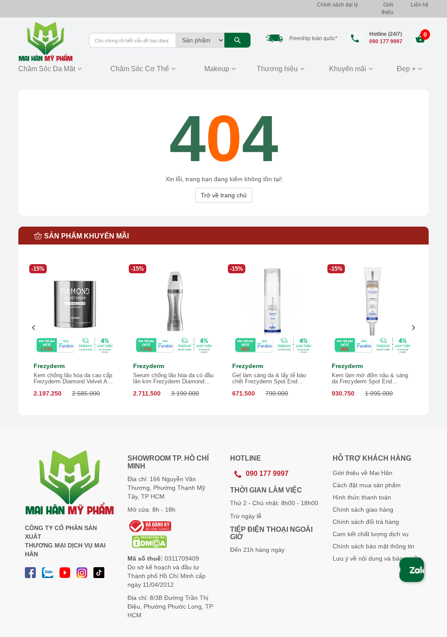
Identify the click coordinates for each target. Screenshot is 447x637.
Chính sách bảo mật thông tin (373, 546)
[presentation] (33, 327)
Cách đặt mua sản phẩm (367, 485)
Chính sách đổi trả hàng (366, 521)
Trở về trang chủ (224, 195)
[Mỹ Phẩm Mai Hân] (47, 41)
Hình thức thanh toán (362, 497)
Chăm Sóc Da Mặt (46, 68)
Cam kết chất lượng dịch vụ (371, 533)
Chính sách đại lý (337, 5)
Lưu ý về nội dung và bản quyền (377, 558)
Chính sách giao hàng (363, 509)
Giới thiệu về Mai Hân (362, 472)
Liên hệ (420, 5)
